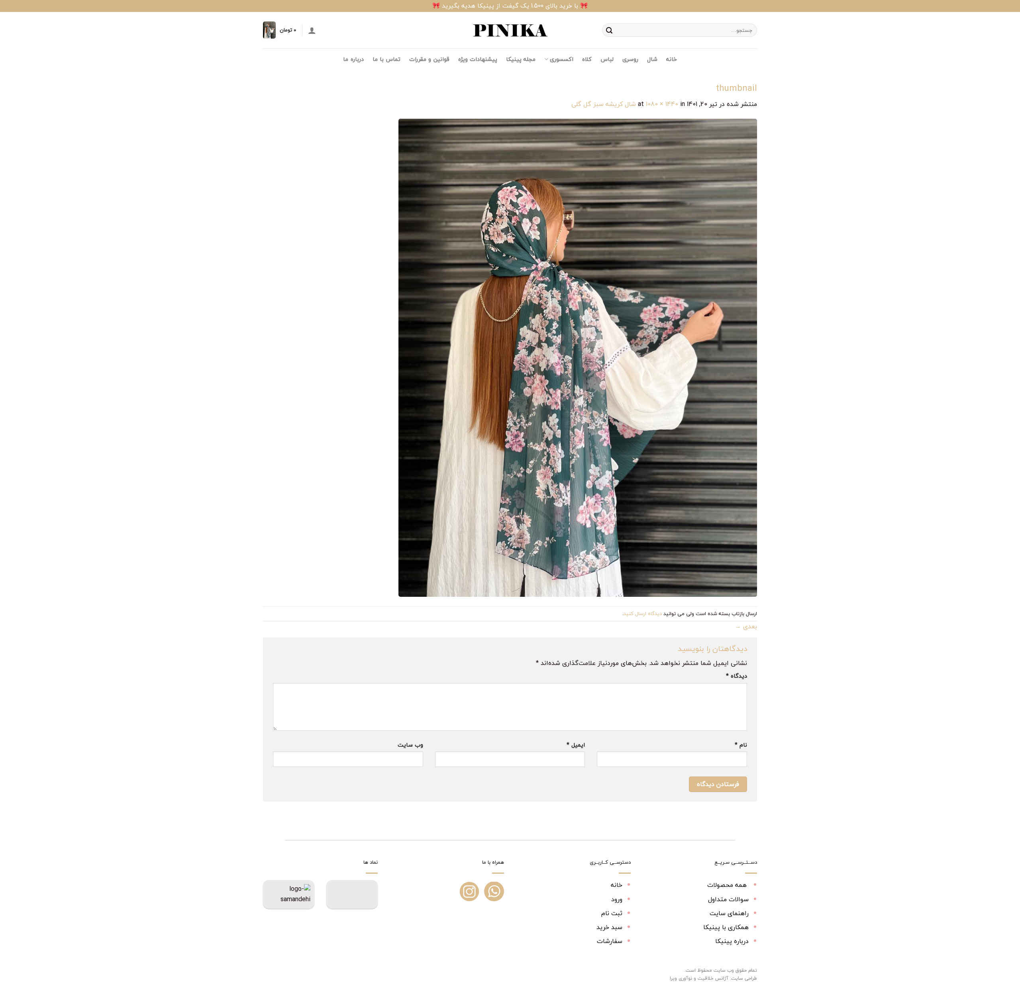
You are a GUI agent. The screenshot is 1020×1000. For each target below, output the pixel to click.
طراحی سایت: (743, 978)
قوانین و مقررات (429, 59)
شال (652, 59)
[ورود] (312, 30)
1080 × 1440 (662, 104)
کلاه (587, 59)
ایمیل (576, 744)
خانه (671, 59)
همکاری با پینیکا (726, 927)
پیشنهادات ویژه (477, 59)
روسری (630, 59)
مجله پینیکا (521, 59)
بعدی (746, 626)
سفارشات (609, 941)
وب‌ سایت (410, 744)
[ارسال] (609, 30)
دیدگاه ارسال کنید (643, 613)
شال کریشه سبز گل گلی (603, 104)
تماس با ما (387, 59)
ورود (616, 899)
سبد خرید (609, 927)
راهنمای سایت (729, 913)
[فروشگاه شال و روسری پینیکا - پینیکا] (510, 30)
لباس (607, 59)
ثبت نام (611, 913)
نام (741, 744)
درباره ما (353, 59)
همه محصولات (728, 884)
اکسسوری (561, 59)
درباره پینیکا (732, 941)
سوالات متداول (728, 899)
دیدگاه (736, 675)
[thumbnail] (577, 357)
